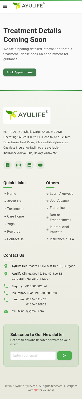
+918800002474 (36, 286)
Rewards (13, 232)
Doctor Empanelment (60, 217)
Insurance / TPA (62, 239)
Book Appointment (20, 72)
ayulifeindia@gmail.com (28, 311)
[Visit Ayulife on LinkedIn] (29, 165)
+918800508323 (45, 293)
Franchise (57, 208)
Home (11, 194)
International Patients (59, 229)
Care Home (15, 216)
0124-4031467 (36, 299)
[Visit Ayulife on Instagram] (18, 165)
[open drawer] (5, 6)
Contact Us (15, 239)
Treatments (15, 209)
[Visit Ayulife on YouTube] (40, 165)
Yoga (11, 224)
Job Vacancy (60, 201)
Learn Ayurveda (61, 194)
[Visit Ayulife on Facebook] (7, 165)
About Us (14, 201)
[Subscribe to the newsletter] (64, 355)
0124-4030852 (36, 304)
